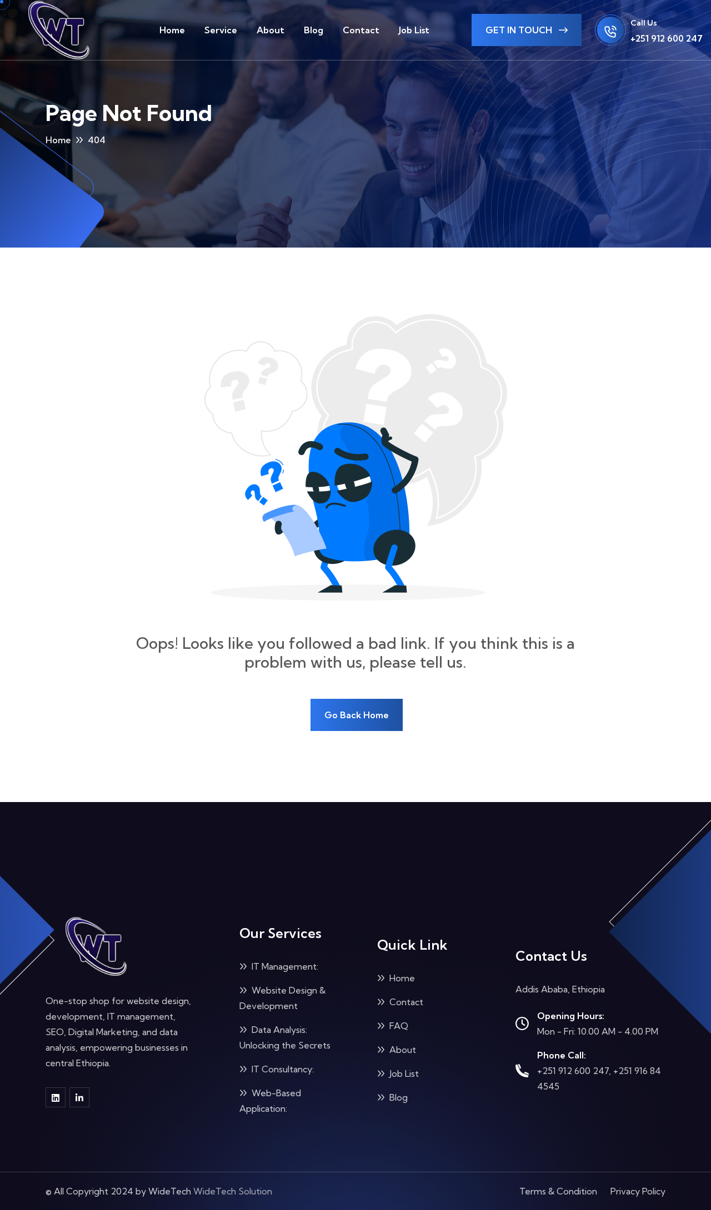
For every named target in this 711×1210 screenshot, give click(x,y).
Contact (361, 30)
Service (220, 30)
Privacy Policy (637, 1191)
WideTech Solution (232, 1191)
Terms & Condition (558, 1191)
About (270, 30)
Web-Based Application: (270, 1100)
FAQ (397, 1025)
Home (172, 30)
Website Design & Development (282, 998)
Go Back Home (356, 714)
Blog (313, 30)
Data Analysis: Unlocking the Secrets (285, 1037)
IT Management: (283, 966)
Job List (414, 30)
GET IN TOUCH (519, 30)
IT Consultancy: (281, 1069)
